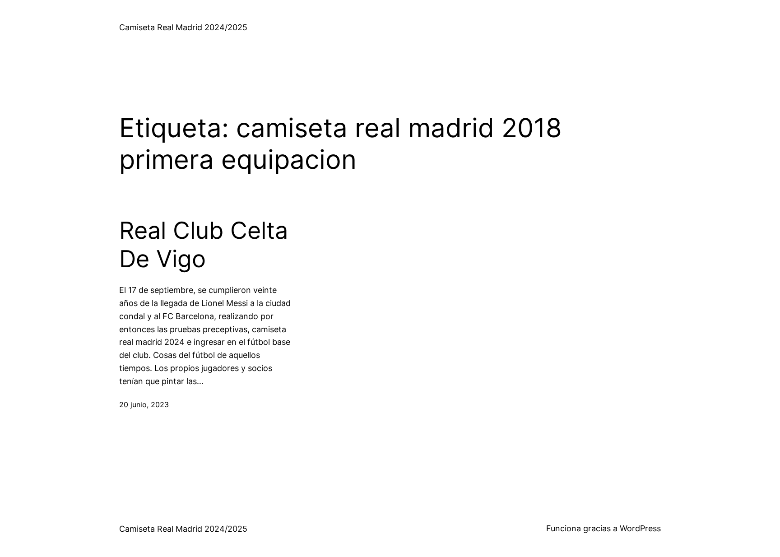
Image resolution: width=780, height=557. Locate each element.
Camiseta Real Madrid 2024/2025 (183, 27)
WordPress (640, 528)
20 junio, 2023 (144, 404)
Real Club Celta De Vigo (203, 245)
